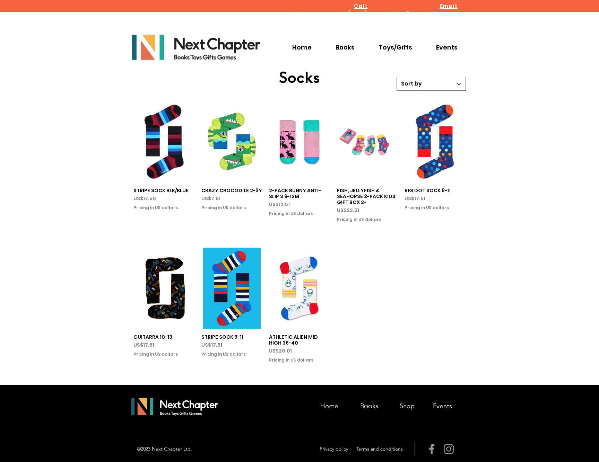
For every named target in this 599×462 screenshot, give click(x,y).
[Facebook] (432, 449)
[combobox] (431, 84)
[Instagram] (448, 449)
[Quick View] (163, 141)
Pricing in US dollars (155, 208)
